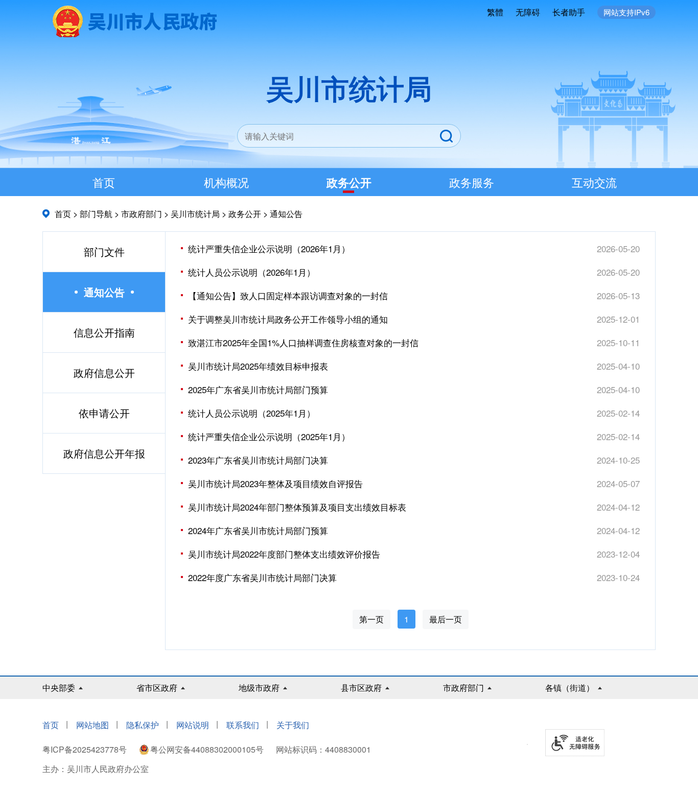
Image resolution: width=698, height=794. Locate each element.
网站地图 (92, 725)
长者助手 (568, 12)
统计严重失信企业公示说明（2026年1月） (269, 248)
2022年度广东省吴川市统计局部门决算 (262, 577)
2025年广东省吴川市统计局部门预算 (258, 389)
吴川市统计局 (195, 214)
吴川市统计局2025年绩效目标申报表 (258, 365)
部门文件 (104, 251)
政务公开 (349, 182)
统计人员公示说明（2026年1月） (251, 272)
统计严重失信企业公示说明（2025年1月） (269, 436)
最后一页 (445, 619)
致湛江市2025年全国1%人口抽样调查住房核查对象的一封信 (303, 342)
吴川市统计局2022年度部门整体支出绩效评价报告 (284, 553)
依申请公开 (104, 412)
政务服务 (471, 182)
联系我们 (242, 725)
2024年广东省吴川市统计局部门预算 (258, 530)
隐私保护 (142, 725)
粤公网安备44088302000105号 (207, 749)
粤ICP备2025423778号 (85, 749)
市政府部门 (141, 214)
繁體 (495, 12)
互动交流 (594, 182)
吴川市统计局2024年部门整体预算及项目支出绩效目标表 (297, 506)
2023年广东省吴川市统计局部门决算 (258, 459)
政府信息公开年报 (104, 453)
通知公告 (286, 214)
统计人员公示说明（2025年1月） (251, 412)
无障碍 (528, 12)
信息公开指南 (104, 332)
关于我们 (292, 725)
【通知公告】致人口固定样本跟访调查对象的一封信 (288, 295)
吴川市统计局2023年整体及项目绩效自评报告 (275, 483)
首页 (103, 182)
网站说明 (192, 725)
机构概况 (226, 182)
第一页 (371, 619)
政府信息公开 (104, 372)
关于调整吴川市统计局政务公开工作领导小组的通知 (288, 318)
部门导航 (96, 214)
